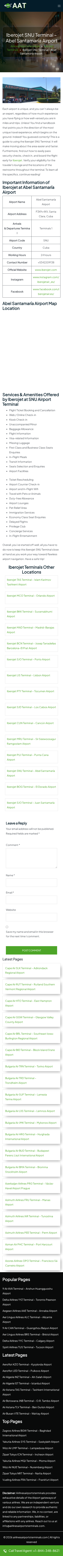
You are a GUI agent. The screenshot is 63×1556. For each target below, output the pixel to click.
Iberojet (17, 160)
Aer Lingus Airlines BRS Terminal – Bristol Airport (31, 1334)
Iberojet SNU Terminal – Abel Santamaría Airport (31, 773)
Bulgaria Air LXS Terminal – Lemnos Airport (30, 1110)
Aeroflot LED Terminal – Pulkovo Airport (26, 1370)
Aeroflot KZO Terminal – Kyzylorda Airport (27, 1364)
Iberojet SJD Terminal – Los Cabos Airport (31, 707)
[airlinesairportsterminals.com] (16, 5)
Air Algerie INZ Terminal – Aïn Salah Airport (27, 1376)
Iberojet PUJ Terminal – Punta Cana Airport (28, 757)
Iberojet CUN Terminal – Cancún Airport (30, 723)
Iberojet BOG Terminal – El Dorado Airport (31, 786)
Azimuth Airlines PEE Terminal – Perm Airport (31, 1232)
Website (11, 909)
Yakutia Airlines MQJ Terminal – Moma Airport (29, 1460)
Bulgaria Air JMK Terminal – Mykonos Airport (31, 1122)
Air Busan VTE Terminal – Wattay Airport (26, 1413)
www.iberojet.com (46, 269)
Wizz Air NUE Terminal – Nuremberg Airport (28, 1467)
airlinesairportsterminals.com (30, 1537)
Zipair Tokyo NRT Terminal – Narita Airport (27, 1473)
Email (10, 892)
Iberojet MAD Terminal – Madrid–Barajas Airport (30, 630)
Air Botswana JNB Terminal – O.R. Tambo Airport (31, 1400)
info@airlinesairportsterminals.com (24, 1525)
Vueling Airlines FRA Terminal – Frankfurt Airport (30, 1479)
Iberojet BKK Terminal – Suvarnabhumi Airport (29, 614)
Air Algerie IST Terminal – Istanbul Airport (26, 1383)
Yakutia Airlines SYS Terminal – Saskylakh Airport (31, 1441)
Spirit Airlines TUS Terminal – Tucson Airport (28, 1347)
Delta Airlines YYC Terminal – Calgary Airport (28, 1340)
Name (10, 875)
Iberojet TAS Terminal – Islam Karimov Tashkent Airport (29, 582)
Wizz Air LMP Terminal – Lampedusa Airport (28, 1448)
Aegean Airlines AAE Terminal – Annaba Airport (30, 1310)
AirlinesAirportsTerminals (25, 46)
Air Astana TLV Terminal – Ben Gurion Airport (28, 1407)
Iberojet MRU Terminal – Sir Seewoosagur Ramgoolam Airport (31, 741)
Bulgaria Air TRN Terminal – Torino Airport (29, 1066)
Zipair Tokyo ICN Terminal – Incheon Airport (28, 1454)
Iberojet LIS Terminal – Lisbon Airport (28, 675)
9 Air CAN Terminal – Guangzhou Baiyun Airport (30, 1328)
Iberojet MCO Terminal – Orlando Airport (31, 595)
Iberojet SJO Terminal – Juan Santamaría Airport (31, 805)
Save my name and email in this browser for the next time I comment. (29, 934)
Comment (13, 844)
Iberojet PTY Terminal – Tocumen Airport (30, 691)
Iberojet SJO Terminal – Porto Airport (28, 659)
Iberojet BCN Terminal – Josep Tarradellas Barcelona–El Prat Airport (31, 646)
